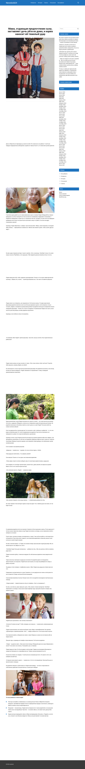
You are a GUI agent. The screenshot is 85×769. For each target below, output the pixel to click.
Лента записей (62, 193)
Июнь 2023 (62, 128)
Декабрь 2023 (62, 119)
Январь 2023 (62, 136)
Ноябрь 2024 (62, 108)
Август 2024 (62, 112)
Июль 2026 (62, 93)
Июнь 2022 (62, 147)
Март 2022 (61, 152)
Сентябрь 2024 (62, 111)
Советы (46, 2)
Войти (60, 192)
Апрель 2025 (62, 100)
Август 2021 (62, 163)
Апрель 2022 (62, 151)
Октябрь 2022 (62, 141)
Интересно (33, 2)
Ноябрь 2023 (62, 120)
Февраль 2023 (62, 135)
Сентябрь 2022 (62, 143)
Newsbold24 (11, 3)
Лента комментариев (64, 195)
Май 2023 (61, 130)
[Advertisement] (42, 15)
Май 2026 (61, 96)
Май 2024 (61, 117)
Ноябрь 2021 (62, 158)
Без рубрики (61, 2)
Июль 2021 (62, 165)
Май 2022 (61, 149)
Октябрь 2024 (62, 109)
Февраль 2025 (62, 103)
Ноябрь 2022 (62, 139)
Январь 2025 (62, 104)
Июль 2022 (62, 146)
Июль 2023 (62, 127)
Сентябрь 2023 (62, 123)
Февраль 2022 (62, 154)
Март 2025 (61, 101)
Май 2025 (61, 98)
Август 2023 (62, 125)
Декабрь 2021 (62, 157)
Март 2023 (61, 133)
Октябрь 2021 (62, 160)
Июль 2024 (62, 114)
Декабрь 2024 (62, 106)
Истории (40, 2)
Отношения (53, 2)
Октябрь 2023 (62, 122)
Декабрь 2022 (62, 138)
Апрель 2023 (62, 131)
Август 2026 (62, 92)
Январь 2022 (62, 155)
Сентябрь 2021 (62, 162)
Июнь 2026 (62, 95)
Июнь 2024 (62, 116)
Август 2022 (62, 144)
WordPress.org (62, 197)
